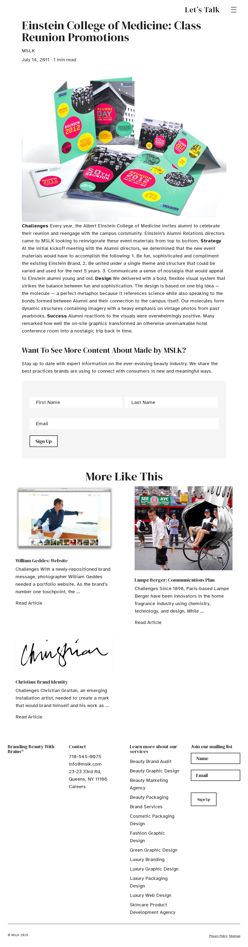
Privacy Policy (218, 936)
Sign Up (43, 441)
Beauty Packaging (149, 797)
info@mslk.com (85, 764)
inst (93, 797)
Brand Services (146, 807)
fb (71, 797)
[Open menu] (234, 9)
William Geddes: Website (42, 560)
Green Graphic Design (153, 850)
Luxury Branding (147, 859)
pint (86, 797)
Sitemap (234, 936)
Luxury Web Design (150, 895)
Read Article (29, 603)
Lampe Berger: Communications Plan (175, 580)
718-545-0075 (85, 757)
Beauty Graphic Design (154, 771)
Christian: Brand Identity (42, 681)
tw (78, 797)
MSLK (25, 9)
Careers (77, 787)
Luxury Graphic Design (154, 869)
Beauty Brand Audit (150, 761)
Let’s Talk (202, 10)
